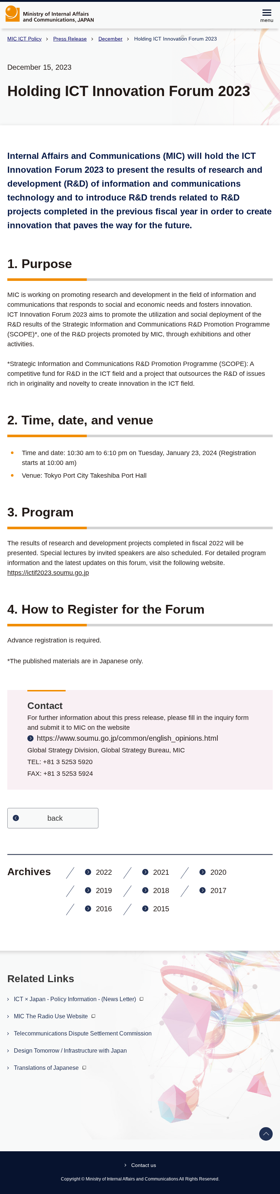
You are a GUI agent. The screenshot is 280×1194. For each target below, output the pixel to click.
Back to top (266, 1134)
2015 (161, 909)
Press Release (70, 39)
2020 (218, 872)
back (55, 818)
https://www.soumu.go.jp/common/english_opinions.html (127, 738)
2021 (161, 872)
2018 (161, 890)
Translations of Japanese (47, 1068)
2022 (104, 872)
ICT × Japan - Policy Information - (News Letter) (75, 999)
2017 (218, 890)
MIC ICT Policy (24, 39)
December (110, 39)
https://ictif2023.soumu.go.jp (48, 572)
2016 (104, 909)
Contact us (143, 1165)
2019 (104, 890)
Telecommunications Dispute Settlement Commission (83, 1033)
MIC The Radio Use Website (51, 1016)
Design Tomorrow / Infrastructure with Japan (70, 1051)
